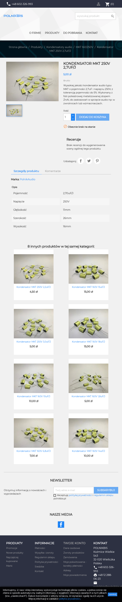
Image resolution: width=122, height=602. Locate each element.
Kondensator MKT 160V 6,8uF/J (34, 451)
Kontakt (92, 32)
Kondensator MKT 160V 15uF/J (88, 287)
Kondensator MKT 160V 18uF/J (88, 341)
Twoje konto (74, 543)
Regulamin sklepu (45, 557)
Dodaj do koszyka (92, 117)
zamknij (112, 594)
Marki (9, 565)
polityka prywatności (69, 598)
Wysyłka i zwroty (44, 552)
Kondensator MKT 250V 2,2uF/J (34, 287)
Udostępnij (81, 161)
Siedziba (39, 566)
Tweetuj (89, 161)
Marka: (15, 179)
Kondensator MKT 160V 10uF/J (33, 396)
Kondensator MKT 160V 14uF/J (88, 451)
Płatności (40, 548)
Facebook (61, 524)
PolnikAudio (27, 179)
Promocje (11, 548)
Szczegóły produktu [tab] (26, 171)
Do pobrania (72, 32)
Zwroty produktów (73, 552)
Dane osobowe (71, 548)
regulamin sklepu (103, 495)
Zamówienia (70, 557)
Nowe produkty (14, 552)
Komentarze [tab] (53, 171)
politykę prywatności (80, 495)
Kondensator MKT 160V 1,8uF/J (88, 396)
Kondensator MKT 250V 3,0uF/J (34, 341)
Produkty (52, 32)
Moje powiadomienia (75, 575)
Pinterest (97, 161)
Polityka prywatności (46, 562)
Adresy (67, 570)
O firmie (35, 32)
